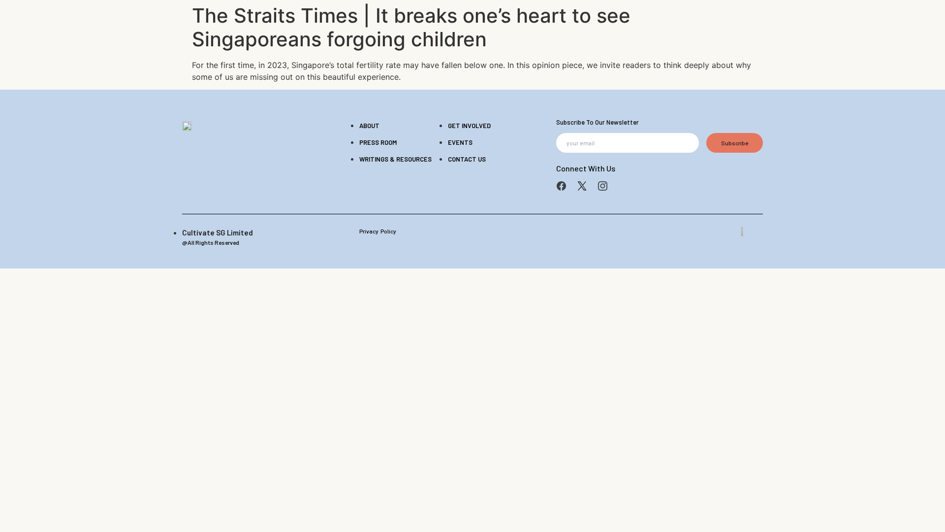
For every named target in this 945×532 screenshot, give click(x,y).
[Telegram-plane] (623, 186)
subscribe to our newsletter (597, 122)
